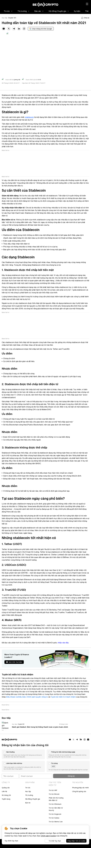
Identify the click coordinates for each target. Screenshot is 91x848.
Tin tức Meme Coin (56, 822)
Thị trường (29, 795)
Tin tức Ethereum (55, 804)
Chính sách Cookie (48, 836)
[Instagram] (24, 29)
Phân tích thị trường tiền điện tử (56, 799)
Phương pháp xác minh (80, 788)
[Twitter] (9, 29)
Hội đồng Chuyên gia (32, 799)
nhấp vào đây (63, 643)
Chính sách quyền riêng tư (37, 697)
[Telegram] (14, 29)
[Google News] (88, 739)
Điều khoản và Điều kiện (16, 697)
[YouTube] (4, 29)
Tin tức (27, 788)
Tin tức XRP (53, 790)
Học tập (4, 18)
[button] (23, 754)
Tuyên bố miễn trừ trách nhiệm (63, 697)
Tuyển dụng (6, 799)
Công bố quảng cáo (79, 791)
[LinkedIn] (19, 29)
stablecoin (29, 117)
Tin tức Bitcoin (54, 794)
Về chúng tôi (6, 795)
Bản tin (27, 803)
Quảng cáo (6, 788)
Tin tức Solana (54, 818)
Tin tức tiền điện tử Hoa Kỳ (56, 809)
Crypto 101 (12, 18)
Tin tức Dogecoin (55, 814)
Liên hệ (4, 791)
